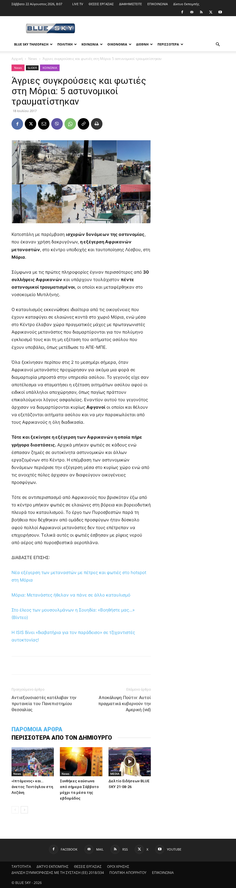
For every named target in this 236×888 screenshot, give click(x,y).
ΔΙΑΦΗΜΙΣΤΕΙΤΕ (130, 4)
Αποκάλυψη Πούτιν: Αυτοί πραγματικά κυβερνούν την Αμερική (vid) (124, 703)
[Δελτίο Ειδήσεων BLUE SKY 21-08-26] (130, 761)
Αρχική (17, 58)
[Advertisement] (157, 28)
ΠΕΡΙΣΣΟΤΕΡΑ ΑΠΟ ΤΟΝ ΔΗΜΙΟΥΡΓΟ (62, 737)
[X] (210, 12)
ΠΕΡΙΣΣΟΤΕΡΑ (168, 44)
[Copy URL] (83, 124)
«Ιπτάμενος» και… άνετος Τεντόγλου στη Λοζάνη (32, 787)
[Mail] (191, 12)
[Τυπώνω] (96, 124)
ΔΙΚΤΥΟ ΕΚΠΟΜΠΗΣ (52, 866)
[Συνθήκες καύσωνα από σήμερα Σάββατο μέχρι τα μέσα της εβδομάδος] (81, 761)
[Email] (44, 124)
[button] (217, 44)
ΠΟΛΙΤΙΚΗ (65, 44)
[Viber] (57, 124)
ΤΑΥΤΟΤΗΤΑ (21, 866)
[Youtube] (220, 12)
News (32, 58)
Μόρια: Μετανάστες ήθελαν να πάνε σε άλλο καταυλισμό (71, 595)
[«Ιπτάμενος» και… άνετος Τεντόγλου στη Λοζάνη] (33, 761)
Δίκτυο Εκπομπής (186, 4)
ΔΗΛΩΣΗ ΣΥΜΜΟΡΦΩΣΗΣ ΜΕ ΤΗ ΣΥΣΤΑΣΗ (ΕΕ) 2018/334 (58, 872)
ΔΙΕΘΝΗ (142, 44)
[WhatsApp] (70, 124)
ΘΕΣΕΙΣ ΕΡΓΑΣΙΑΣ (101, 4)
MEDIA (114, 774)
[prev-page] (15, 809)
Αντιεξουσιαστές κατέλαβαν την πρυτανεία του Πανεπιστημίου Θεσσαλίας (44, 703)
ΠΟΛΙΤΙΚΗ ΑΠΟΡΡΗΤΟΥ (127, 872)
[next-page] (24, 809)
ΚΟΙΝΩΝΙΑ (89, 44)
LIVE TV (77, 4)
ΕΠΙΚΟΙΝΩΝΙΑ (157, 4)
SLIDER (32, 68)
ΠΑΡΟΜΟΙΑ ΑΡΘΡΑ (37, 729)
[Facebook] (182, 12)
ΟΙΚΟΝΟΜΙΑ (117, 44)
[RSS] (201, 12)
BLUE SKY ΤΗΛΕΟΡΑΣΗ (31, 44)
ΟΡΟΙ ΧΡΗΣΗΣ (118, 866)
